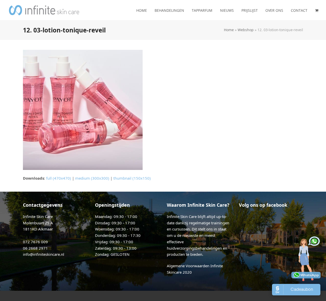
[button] (316, 10)
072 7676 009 (35, 241)
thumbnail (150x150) (132, 178)
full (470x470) (58, 178)
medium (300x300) (92, 178)
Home (229, 29)
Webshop (246, 29)
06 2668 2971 (35, 248)
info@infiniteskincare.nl (43, 254)
